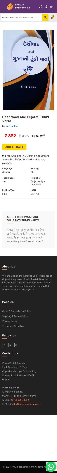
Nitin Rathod (12, 126)
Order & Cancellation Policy (16, 311)
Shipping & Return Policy (15, 316)
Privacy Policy (9, 321)
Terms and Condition (13, 326)
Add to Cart (14, 147)
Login (50, 6)
